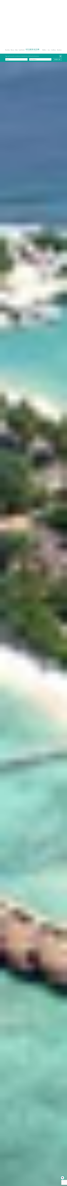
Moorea (12, 50)
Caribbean (53, 50)
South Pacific (22, 50)
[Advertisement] (33, 11)
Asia (49, 50)
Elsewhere (59, 50)
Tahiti (16, 50)
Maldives (44, 50)
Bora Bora (7, 50)
